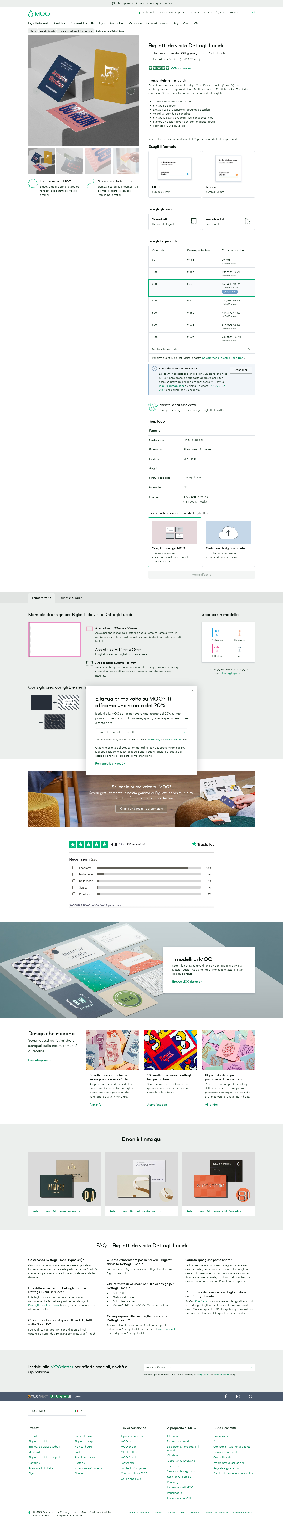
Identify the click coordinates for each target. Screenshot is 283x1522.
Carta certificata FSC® (134, 1473)
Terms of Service (221, 1374)
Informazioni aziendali (216, 1512)
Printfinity (201, 1301)
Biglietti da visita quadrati (44, 1446)
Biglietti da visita (38, 1441)
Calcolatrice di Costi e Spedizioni (223, 357)
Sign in (207, 12)
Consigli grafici (231, 673)
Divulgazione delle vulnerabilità (233, 1473)
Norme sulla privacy (165, 1512)
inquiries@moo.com (171, 386)
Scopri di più (241, 370)
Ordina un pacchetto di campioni (141, 809)
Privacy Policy (202, 1374)
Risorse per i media (179, 1441)
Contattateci (220, 1436)
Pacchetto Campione (172, 12)
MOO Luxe (127, 1441)
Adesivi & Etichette (82, 23)
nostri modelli (166, 1329)
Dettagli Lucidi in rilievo (43, 1305)
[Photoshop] (216, 632)
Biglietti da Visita (38, 23)
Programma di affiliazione (228, 1463)
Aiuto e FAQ (190, 23)
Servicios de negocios (181, 1471)
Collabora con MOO (180, 1498)
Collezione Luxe (131, 1478)
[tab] (41, 598)
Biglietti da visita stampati (44, 1457)
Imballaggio (174, 1493)
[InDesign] (216, 648)
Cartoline (60, 23)
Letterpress (127, 1463)
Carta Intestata (83, 1436)
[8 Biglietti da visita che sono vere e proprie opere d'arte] (112, 1050)
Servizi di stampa (157, 23)
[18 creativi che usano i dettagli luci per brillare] (170, 1050)
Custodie (80, 1463)
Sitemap (195, 1512)
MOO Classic (129, 1457)
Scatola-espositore (86, 1457)
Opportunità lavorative (181, 1460)
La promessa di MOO (180, 1487)
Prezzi (216, 1441)
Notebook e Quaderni (88, 1468)
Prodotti (33, 1436)
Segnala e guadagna (226, 1468)
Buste (78, 1452)
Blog (176, 23)
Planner (79, 1473)
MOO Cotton (129, 1452)
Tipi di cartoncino (132, 1436)
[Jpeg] (239, 648)
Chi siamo (173, 1436)
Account (194, 12)
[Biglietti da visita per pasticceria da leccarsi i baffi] (228, 1050)
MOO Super (128, 1446)
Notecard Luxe (84, 1446)
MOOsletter (61, 1367)
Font (183, 1512)
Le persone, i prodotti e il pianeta (183, 1448)
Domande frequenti (225, 1452)
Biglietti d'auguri (85, 1441)
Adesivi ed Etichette (40, 1468)
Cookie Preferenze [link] (242, 1512)
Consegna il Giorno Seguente (231, 1446)
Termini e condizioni (138, 1512)
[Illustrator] (239, 632)
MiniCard (34, 1452)
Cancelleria (117, 23)
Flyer (102, 23)
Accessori (135, 23)
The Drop (173, 1466)
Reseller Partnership (179, 1476)
